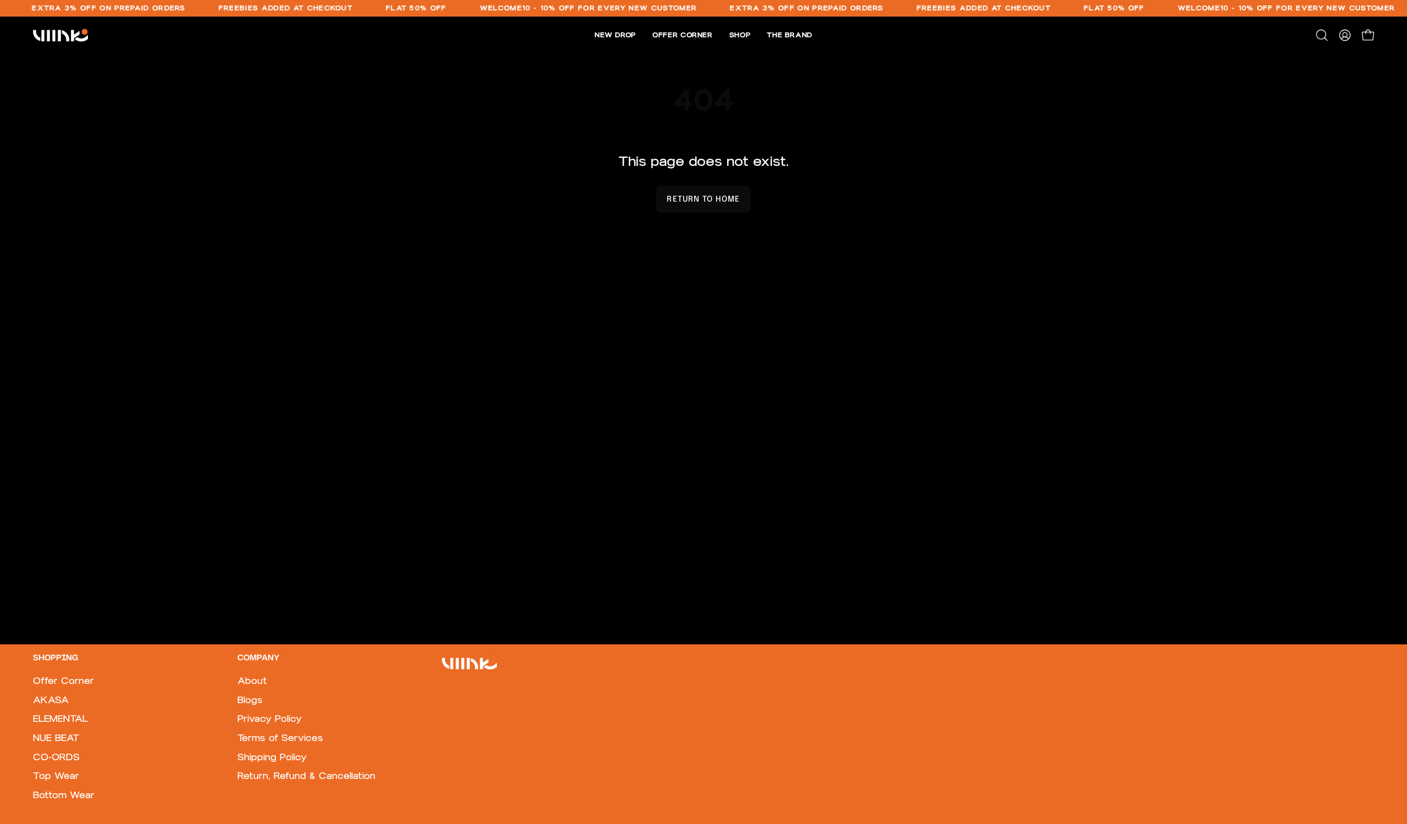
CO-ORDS (56, 756)
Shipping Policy (272, 756)
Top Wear (56, 776)
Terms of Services (280, 737)
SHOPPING (55, 658)
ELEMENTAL (60, 719)
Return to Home (703, 199)
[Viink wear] (60, 35)
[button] (1321, 35)
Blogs (250, 699)
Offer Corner (63, 680)
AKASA (51, 699)
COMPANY (258, 658)
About (252, 680)
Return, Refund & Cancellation (306, 776)
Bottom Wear (64, 794)
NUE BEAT (56, 737)
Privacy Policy (269, 719)
